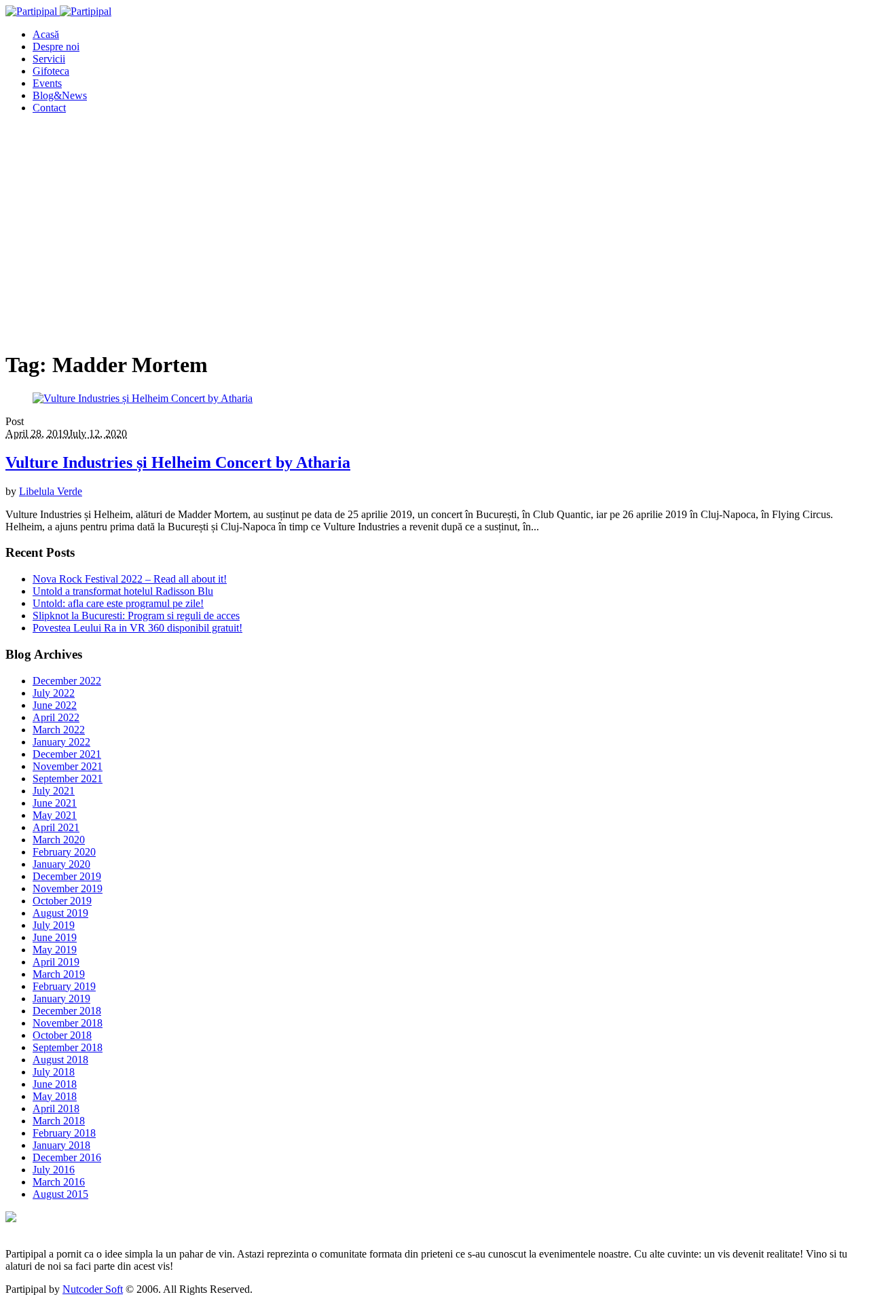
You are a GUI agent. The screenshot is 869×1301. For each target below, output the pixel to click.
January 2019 (61, 998)
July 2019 (54, 925)
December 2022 (67, 680)
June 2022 (55, 705)
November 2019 (68, 888)
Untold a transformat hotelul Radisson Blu (123, 591)
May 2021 (55, 815)
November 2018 (68, 1023)
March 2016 (59, 1182)
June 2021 (55, 803)
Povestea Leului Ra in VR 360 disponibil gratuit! (137, 628)
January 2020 (61, 864)
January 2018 (61, 1145)
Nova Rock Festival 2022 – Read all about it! (130, 579)
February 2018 (64, 1133)
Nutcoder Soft (92, 1289)
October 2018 (62, 1035)
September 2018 (68, 1047)
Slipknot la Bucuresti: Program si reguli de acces (136, 615)
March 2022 (59, 729)
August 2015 (60, 1194)
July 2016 (54, 1169)
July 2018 (54, 1072)
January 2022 (61, 742)
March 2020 (59, 839)
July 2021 (54, 790)
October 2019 (62, 900)
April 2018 (56, 1108)
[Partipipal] (58, 11)
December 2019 (67, 876)
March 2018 (59, 1120)
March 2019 (59, 974)
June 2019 (55, 937)
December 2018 (67, 1010)
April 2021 (56, 827)
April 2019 (56, 962)
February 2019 (64, 986)
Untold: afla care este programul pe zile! (118, 603)
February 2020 (64, 852)
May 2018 (55, 1096)
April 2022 (56, 717)
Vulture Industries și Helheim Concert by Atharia (177, 462)
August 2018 (60, 1059)
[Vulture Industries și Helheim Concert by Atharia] (143, 398)
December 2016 (67, 1157)
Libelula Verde (50, 491)
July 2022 (54, 693)
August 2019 (60, 913)
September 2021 (68, 778)
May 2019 (55, 949)
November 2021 (68, 766)
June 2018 (55, 1084)
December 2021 (67, 754)
